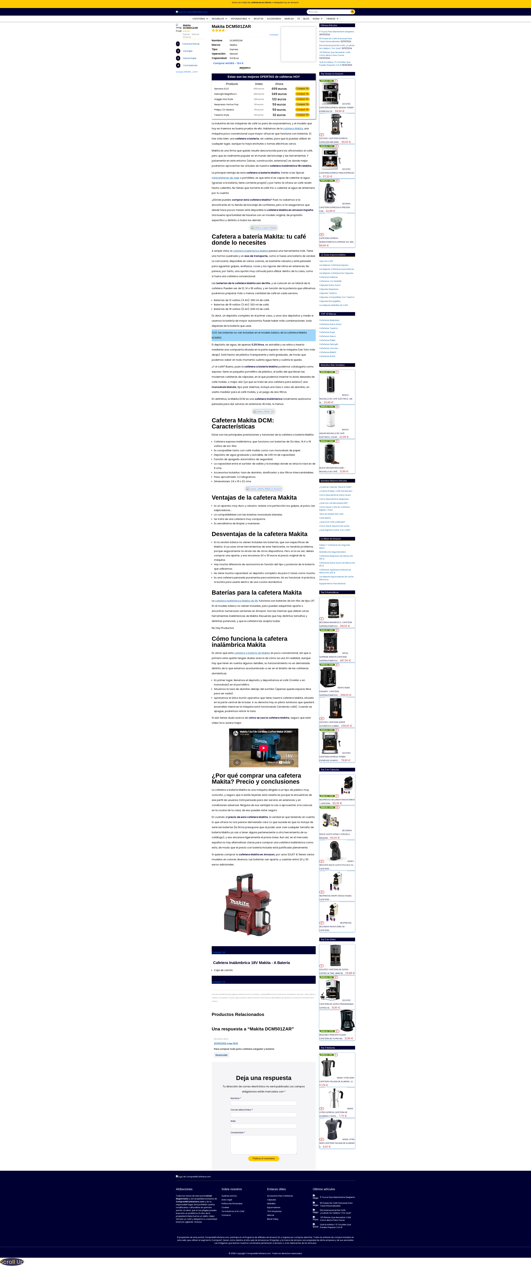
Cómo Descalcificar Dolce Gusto (335, 495)
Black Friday (272, 1219)
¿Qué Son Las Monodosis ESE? (333, 503)
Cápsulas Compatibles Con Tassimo (336, 297)
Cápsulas (271, 1199)
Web (233, 1121)
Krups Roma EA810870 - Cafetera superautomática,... (334, 691)
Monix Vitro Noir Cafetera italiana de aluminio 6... (337, 1143)
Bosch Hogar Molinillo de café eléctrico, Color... (333, 433)
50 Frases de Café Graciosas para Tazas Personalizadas (335, 40)
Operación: (219, 53)
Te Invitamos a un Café (233, 1211)
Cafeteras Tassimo (328, 328)
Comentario (238, 1132)
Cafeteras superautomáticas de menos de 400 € (335, 571)
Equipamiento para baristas (332, 583)
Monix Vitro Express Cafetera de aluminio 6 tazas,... (336, 1112)
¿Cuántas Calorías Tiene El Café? (335, 487)
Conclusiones (190, 65)
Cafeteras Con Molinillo (330, 281)
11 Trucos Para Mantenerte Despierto (336, 31)
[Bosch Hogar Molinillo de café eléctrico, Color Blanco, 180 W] (330, 429)
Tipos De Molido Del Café (331, 514)
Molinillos (218, 18)
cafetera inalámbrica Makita (250, 251)
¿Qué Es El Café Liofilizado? (332, 522)
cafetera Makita (293, 128)
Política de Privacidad (232, 1203)
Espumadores (239, 18)
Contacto (226, 1215)
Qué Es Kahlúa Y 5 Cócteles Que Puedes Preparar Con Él (334, 63)
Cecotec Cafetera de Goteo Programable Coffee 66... (336, 1004)
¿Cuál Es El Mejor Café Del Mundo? (335, 491)
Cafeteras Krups (327, 332)
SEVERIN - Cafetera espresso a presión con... (335, 207)
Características (191, 43)
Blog (306, 18)
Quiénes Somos (229, 1195)
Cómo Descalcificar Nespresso (334, 499)
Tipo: (215, 49)
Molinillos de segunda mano (332, 552)
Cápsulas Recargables (330, 301)
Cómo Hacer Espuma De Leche (334, 526)
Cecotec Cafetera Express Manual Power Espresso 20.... (336, 107)
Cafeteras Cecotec (328, 348)
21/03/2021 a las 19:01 (226, 1043)
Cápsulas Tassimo (328, 293)
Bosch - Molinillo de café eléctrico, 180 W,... (335, 399)
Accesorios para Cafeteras (280, 1195)
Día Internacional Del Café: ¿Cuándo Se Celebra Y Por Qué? (337, 47)
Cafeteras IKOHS (327, 356)
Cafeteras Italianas (328, 277)
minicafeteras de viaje (225, 178)
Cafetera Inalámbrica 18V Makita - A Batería (251, 963)
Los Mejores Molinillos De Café (333, 305)
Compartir (274, 35)
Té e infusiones (274, 1211)
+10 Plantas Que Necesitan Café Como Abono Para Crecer (334, 54)
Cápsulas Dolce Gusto (330, 285)
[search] (352, 12)
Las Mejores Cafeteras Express (333, 265)
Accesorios (274, 18)
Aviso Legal (227, 1199)
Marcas (289, 18)
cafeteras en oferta (261, 2)
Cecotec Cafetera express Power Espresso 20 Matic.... (335, 757)
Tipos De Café (326, 261)
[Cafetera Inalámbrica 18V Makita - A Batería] (247, 905)
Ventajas (187, 51)
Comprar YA (302, 88)
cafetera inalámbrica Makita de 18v (236, 600)
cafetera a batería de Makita (252, 653)
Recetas (258, 18)
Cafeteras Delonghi (328, 344)
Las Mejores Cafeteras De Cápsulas (336, 273)
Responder (221, 1055)
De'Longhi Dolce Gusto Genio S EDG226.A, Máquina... (335, 834)
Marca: (216, 45)
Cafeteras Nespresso (329, 320)
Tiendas (331, 18)
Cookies (225, 1207)
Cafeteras (198, 18)
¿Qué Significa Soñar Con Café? (334, 530)
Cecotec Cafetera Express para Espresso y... (336, 173)
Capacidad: (219, 58)
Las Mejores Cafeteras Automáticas (336, 269)
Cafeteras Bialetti (327, 352)
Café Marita (325, 518)
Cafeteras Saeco (327, 336)
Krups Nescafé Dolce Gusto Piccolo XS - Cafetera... (336, 865)
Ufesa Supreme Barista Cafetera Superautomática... (333, 657)
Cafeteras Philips (327, 340)
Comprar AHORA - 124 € (186, 72)
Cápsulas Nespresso (329, 289)
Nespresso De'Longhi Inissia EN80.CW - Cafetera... (335, 926)
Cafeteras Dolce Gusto (330, 324)
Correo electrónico (242, 1109)
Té (298, 18)
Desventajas (189, 58)
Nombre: (217, 40)
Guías (316, 18)
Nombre (236, 1098)
